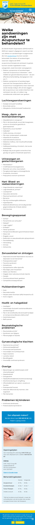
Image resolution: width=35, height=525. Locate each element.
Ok (13, 522)
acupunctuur (12, 56)
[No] (33, 519)
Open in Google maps (10, 472)
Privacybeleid (20, 522)
